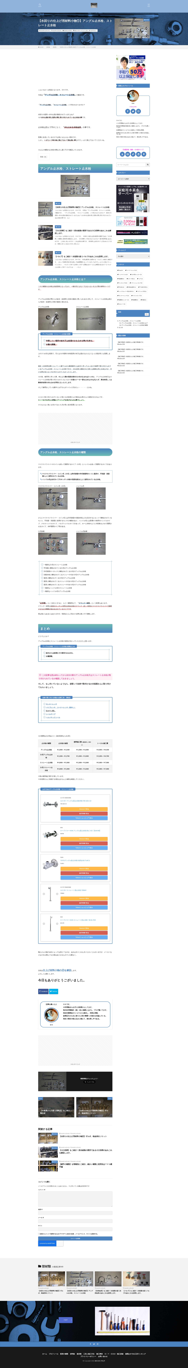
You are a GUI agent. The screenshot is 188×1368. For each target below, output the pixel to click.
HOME (41, 47)
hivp (121, 270)
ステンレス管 (142, 291)
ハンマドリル (123, 274)
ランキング (123, 283)
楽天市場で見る (84, 813)
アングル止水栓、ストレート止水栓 (130, 321)
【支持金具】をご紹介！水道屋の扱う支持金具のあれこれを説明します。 (108, 1292)
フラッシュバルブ (136, 283)
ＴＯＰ (66, 1320)
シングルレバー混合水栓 (126, 291)
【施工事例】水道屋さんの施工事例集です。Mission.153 (131, 364)
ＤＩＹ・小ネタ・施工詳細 (114, 1354)
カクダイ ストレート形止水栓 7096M (73, 890)
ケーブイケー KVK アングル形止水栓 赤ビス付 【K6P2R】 (80, 830)
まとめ (121, 327)
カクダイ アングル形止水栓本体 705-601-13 (75, 801)
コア (141, 278)
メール (41, 1217)
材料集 (70, 30)
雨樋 (144, 300)
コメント (41, 1189)
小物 (86, 30)
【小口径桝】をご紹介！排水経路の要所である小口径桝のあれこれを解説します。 (83, 231)
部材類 (66, 30)
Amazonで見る (84, 809)
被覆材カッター (124, 300)
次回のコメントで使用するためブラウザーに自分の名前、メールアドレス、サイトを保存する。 (69, 1234)
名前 (40, 1209)
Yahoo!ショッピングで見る (84, 818)
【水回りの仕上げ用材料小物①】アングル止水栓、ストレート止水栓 (77, 47)
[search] (148, 165)
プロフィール (53, 1354)
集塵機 (135, 300)
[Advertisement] (75, 68)
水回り (79, 30)
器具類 (79, 1354)
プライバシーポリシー (88, 1356)
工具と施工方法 (88, 1354)
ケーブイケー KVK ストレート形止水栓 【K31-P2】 (78, 920)
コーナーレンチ (132, 270)
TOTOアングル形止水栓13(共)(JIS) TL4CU (75, 860)
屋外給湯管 (132, 287)
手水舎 (121, 287)
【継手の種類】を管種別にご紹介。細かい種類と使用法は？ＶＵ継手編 (85, 1165)
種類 (75, 30)
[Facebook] (43, 991)
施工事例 (99, 1354)
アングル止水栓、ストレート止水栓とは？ (135, 323)
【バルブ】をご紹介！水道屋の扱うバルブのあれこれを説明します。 (82, 256)
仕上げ (83, 30)
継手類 (55, 1161)
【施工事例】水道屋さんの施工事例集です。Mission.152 (131, 372)
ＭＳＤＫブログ (100, 1361)
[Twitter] (53, 991)
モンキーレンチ (124, 295)
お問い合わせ (103, 1356)
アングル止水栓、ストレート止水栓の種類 (135, 325)
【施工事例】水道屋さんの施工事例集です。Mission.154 (131, 357)
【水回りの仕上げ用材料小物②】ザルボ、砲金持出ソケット (83, 1136)
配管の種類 (64, 1354)
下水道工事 (143, 287)
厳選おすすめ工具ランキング (135, 1354)
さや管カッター (137, 274)
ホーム (44, 1354)
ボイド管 (131, 278)
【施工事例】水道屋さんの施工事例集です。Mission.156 (131, 343)
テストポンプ (137, 295)
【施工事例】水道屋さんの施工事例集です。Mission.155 (131, 350)
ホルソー (122, 304)
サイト (40, 1225)
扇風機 (121, 278)
